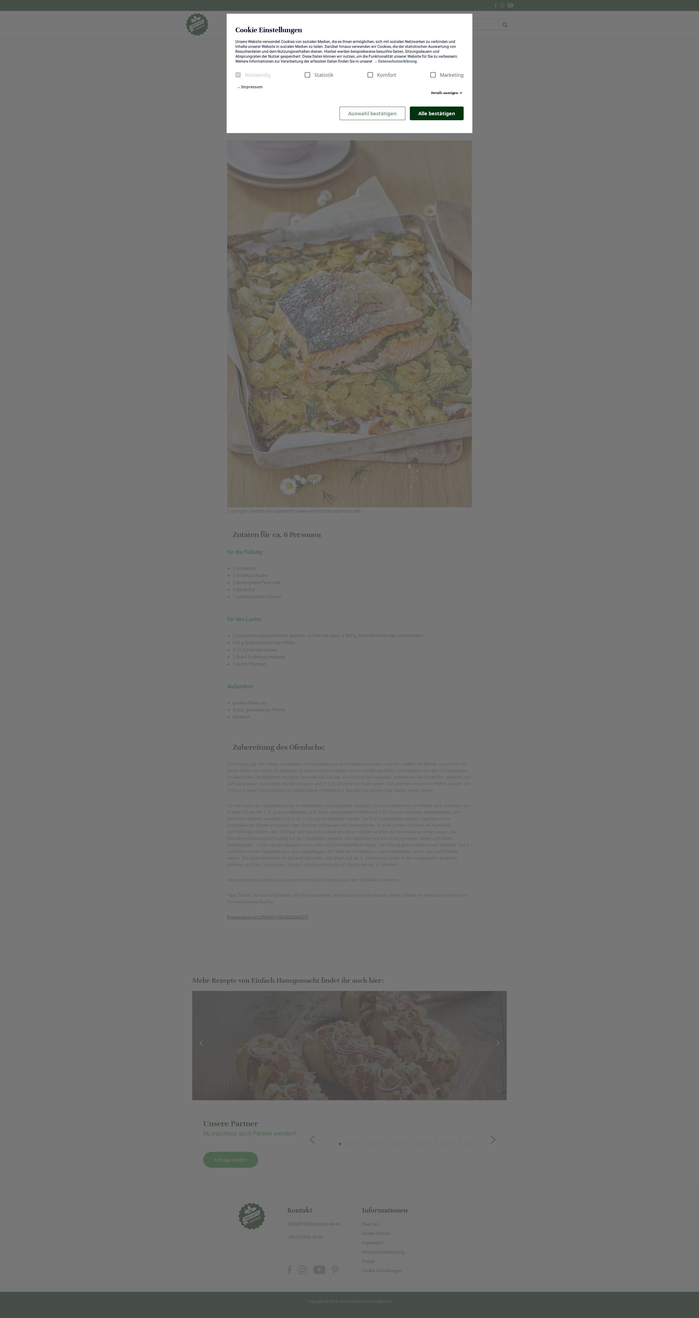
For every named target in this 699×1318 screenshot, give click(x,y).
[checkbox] (238, 75)
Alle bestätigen (436, 113)
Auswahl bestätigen (372, 113)
